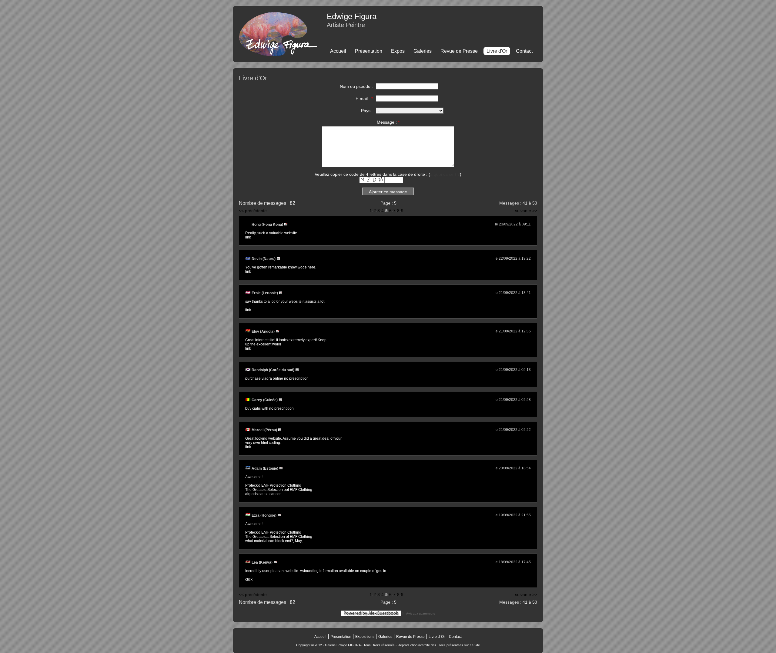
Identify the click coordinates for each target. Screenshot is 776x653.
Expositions (364, 637)
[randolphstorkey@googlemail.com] (297, 370)
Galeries (422, 51)
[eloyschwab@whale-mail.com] (277, 331)
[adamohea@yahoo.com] (281, 468)
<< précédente (253, 210)
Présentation (368, 51)
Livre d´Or (437, 637)
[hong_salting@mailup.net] (286, 224)
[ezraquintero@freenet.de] (279, 515)
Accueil (338, 51)
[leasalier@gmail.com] (275, 562)
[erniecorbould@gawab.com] (281, 293)
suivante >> (526, 210)
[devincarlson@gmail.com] (278, 259)
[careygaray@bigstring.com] (280, 400)
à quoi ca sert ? (445, 174)
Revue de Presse (459, 51)
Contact (524, 51)
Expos (398, 51)
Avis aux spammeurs (420, 613)
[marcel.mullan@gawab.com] (280, 430)
